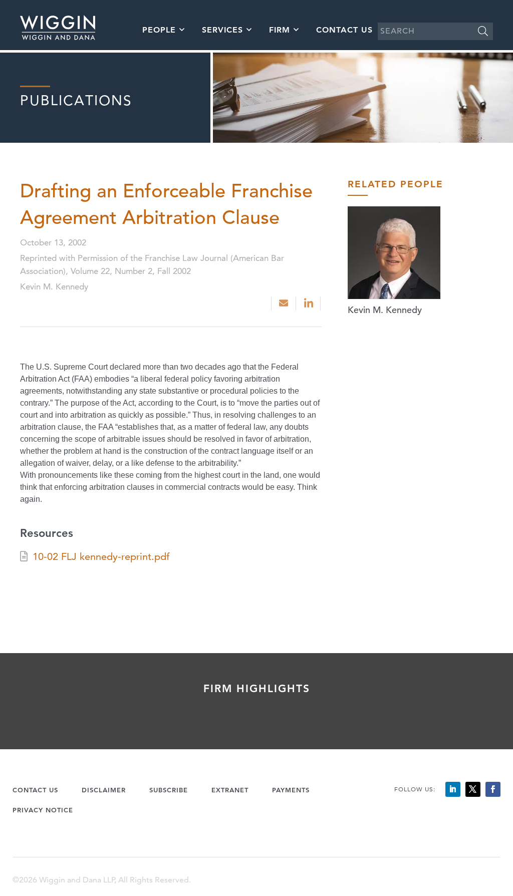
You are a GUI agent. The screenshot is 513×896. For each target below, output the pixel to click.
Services (222, 30)
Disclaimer (104, 790)
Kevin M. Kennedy (385, 310)
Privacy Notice (43, 810)
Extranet (229, 790)
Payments (291, 790)
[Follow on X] (472, 789)
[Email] (283, 303)
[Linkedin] (309, 303)
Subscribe (168, 790)
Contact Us (344, 30)
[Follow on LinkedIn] (452, 789)
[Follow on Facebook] (492, 789)
